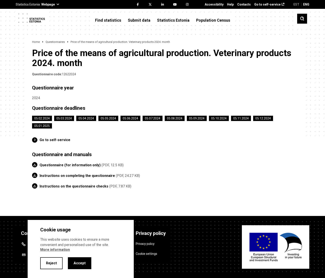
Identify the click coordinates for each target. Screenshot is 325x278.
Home (36, 41)
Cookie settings (146, 253)
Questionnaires (55, 41)
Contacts (244, 4)
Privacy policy (145, 244)
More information (55, 250)
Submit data (139, 20)
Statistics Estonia (173, 20)
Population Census (213, 20)
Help (230, 4)
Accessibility (214, 4)
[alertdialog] (81, 249)
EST (296, 4)
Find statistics (108, 20)
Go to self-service (267, 4)
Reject (51, 263)
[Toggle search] (302, 18)
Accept (80, 263)
